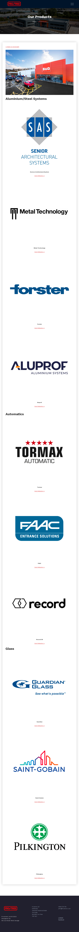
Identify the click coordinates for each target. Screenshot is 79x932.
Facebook (61, 919)
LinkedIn (60, 917)
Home (34, 21)
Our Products (42, 21)
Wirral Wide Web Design (10, 920)
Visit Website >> (39, 176)
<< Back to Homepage (12, 47)
